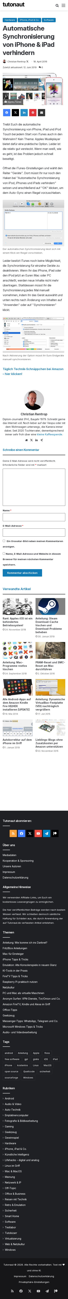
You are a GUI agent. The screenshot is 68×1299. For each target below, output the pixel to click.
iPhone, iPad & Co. (29, 20)
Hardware (10, 20)
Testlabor (10, 1227)
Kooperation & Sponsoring (18, 860)
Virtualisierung (13, 1238)
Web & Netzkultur (15, 1244)
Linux (36, 1065)
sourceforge (11, 1077)
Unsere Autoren (12, 866)
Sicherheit (11, 1210)
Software (49, 20)
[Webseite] (26, 440)
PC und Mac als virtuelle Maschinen (23, 993)
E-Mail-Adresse (13, 525)
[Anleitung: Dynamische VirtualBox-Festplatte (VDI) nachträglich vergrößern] (50, 687)
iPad (55, 1059)
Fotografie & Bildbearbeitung (21, 1120)
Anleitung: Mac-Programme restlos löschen (15, 666)
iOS (46, 1059)
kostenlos (22, 1065)
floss (47, 1053)
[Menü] (63, 7)
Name (7, 510)
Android (9, 1098)
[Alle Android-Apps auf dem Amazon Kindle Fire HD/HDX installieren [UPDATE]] (18, 687)
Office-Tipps (10, 1009)
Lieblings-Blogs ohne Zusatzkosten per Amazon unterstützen (49, 743)
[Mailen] (41, 112)
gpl (26, 1059)
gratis (36, 1059)
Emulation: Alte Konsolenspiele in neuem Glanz (30, 965)
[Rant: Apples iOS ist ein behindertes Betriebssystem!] (18, 606)
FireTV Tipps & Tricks (15, 976)
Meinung (10, 1177)
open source (11, 1071)
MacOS (47, 1065)
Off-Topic (10, 1188)
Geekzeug (9, 1015)
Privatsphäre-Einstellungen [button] (34, 1282)
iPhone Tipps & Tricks (15, 959)
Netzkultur (9, 987)
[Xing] (42, 440)
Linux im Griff (12, 1165)
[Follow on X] (27, 61)
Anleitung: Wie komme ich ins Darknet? (25, 942)
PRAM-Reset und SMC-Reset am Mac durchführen (50, 666)
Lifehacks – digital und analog (22, 1160)
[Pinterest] (32, 112)
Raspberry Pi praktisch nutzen (20, 981)
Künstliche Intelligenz (17, 1154)
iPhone (8, 1065)
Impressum (9, 872)
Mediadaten (9, 855)
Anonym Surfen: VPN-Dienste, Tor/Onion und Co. (31, 998)
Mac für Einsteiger (13, 953)
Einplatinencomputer (16, 1115)
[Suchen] (57, 7)
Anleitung (23, 1053)
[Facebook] (6, 112)
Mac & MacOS (13, 1171)
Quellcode (29, 1071)
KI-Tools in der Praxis (15, 970)
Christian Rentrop (16, 61)
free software (12, 1059)
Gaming (9, 1126)
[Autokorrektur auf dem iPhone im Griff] (18, 727)
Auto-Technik (12, 1109)
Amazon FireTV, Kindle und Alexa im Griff (26, 1004)
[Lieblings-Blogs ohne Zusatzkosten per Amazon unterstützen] (50, 727)
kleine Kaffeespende (49, 434)
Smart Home (12, 1216)
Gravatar (16, 541)
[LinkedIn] (24, 112)
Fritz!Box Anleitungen (15, 948)
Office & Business (15, 1193)
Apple (36, 1053)
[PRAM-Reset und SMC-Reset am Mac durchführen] (50, 650)
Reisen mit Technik (16, 1199)
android (9, 1053)
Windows (28, 1077)
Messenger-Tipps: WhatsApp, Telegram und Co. (30, 1021)
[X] (15, 112)
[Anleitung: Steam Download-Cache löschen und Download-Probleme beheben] (50, 606)
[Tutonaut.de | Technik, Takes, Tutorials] (13, 5)
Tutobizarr (11, 1233)
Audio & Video (13, 1104)
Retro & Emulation (15, 1205)
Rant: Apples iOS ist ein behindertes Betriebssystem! (17, 622)
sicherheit (45, 1071)
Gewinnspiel (12, 1137)
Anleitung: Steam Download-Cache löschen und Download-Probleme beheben (49, 625)
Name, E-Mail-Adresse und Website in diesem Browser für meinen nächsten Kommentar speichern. (32, 559)
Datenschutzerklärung (15, 877)
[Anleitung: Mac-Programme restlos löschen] (18, 650)
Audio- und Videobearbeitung (20, 1032)
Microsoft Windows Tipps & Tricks (23, 1026)
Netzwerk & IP (13, 1182)
